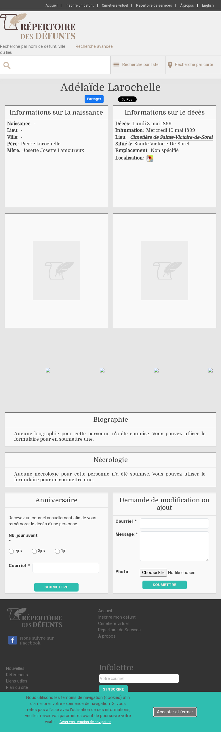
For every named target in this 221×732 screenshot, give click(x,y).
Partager (94, 99)
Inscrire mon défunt (117, 617)
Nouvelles (15, 668)
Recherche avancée (94, 46)
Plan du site (17, 687)
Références (17, 674)
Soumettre (56, 587)
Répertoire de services (154, 5)
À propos (187, 5)
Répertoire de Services (119, 629)
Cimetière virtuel (115, 5)
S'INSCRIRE (113, 689)
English (208, 5)
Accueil (51, 5)
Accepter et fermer (175, 711)
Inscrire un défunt (80, 5)
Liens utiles (16, 681)
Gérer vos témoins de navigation (85, 722)
